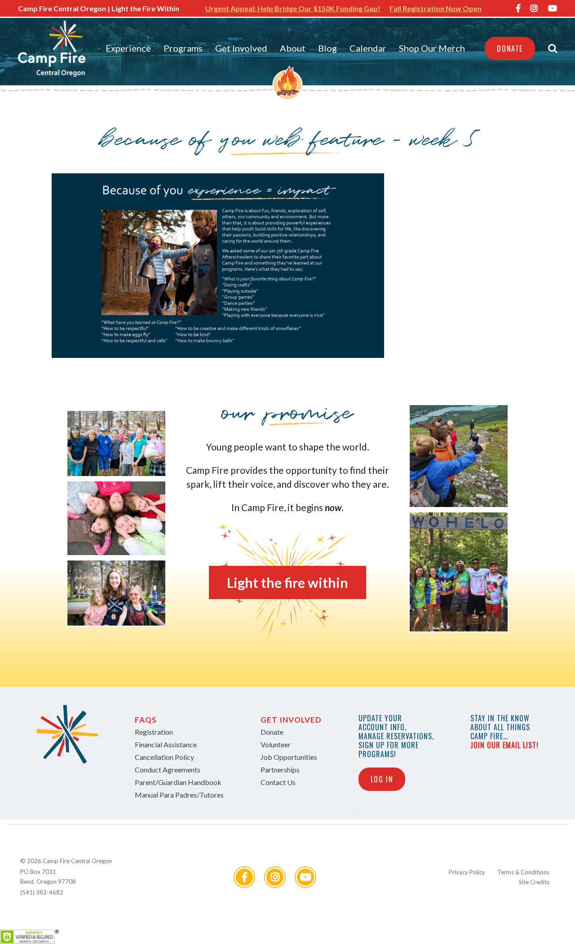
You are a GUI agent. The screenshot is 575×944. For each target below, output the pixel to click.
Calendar (367, 48)
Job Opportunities (289, 757)
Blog (327, 48)
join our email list (503, 745)
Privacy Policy (467, 872)
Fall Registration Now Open (435, 8)
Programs (183, 48)
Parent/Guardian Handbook (178, 782)
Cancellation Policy (164, 757)
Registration (154, 732)
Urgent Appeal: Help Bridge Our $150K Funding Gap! (292, 8)
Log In (382, 779)
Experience (128, 48)
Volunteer (276, 744)
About (292, 48)
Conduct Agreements (167, 769)
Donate (510, 48)
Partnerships (280, 769)
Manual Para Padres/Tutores (179, 794)
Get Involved (241, 48)
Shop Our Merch (432, 48)
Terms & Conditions (523, 872)
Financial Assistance (166, 744)
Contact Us (278, 782)
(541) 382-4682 (41, 892)
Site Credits (534, 882)
